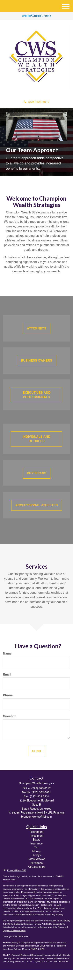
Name (7, 653)
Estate (36, 839)
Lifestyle (37, 855)
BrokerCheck (9, 879)
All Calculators (36, 867)
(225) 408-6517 (38, 101)
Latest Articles (36, 859)
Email (7, 674)
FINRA (34, 948)
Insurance (36, 843)
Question (9, 716)
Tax (36, 847)
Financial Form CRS (16, 870)
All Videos (37, 863)
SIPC (42, 948)
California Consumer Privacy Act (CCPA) (33, 923)
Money (36, 851)
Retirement (36, 832)
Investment (36, 835)
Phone (8, 695)
